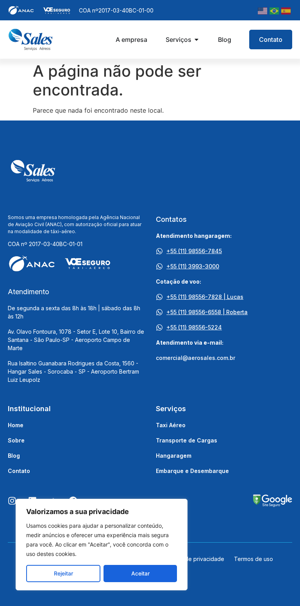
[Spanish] (286, 10)
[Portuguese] (275, 10)
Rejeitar (63, 573)
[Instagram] (12, 500)
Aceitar (140, 573)
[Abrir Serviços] (196, 39)
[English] (263, 10)
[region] (102, 544)
